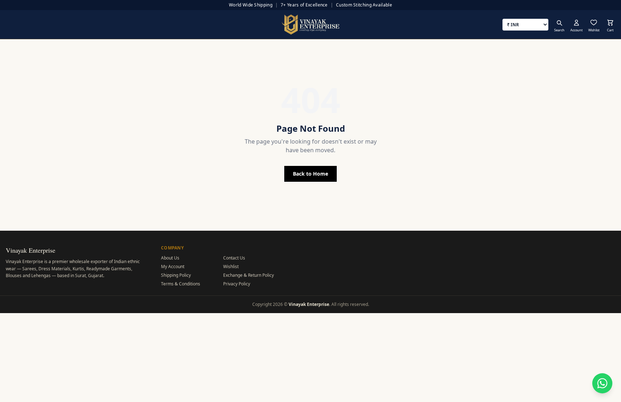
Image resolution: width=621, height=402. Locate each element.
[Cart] (610, 23)
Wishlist (231, 266)
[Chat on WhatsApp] (602, 383)
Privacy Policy (236, 284)
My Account (172, 266)
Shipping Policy (176, 275)
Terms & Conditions (180, 284)
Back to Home (310, 173)
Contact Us (234, 258)
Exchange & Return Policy (248, 275)
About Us (170, 258)
